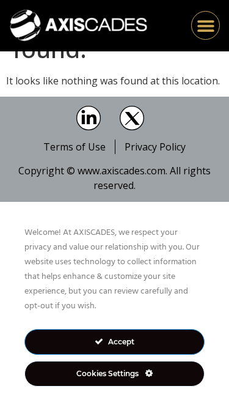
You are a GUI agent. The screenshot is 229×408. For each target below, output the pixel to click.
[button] (205, 25)
